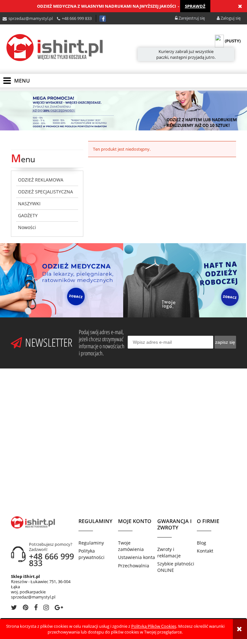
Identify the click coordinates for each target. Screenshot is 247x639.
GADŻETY (28, 215)
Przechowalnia (133, 566)
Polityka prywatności (91, 554)
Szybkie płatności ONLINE (175, 567)
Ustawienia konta (136, 557)
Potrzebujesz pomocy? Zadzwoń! (50, 546)
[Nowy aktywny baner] (123, 110)
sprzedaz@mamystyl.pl (30, 18)
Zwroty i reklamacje (169, 552)
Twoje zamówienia (131, 546)
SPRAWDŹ (195, 6)
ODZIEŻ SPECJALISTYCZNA (45, 192)
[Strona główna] (54, 47)
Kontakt (205, 551)
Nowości (27, 227)
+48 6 (67, 18)
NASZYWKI (29, 203)
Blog (201, 543)
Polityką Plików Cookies (153, 626)
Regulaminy (91, 543)
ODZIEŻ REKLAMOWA (40, 180)
